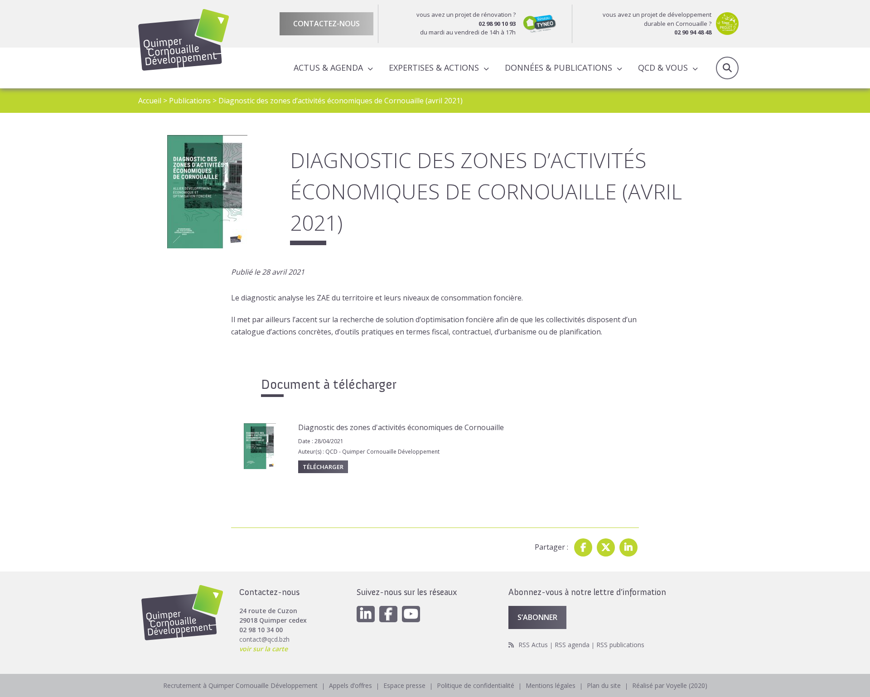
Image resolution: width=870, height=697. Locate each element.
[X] (606, 547)
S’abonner (537, 617)
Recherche (727, 68)
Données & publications (558, 67)
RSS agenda (572, 644)
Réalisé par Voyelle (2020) (669, 685)
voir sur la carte (263, 648)
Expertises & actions (434, 67)
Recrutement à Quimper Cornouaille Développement (240, 685)
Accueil (149, 101)
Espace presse (404, 685)
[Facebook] (583, 547)
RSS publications (620, 644)
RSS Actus (533, 644)
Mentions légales (550, 685)
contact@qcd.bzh (264, 639)
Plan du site (604, 685)
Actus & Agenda (328, 67)
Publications (190, 101)
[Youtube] (411, 614)
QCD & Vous (663, 67)
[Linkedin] (628, 547)
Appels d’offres (350, 685)
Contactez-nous (326, 24)
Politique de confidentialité (475, 685)
